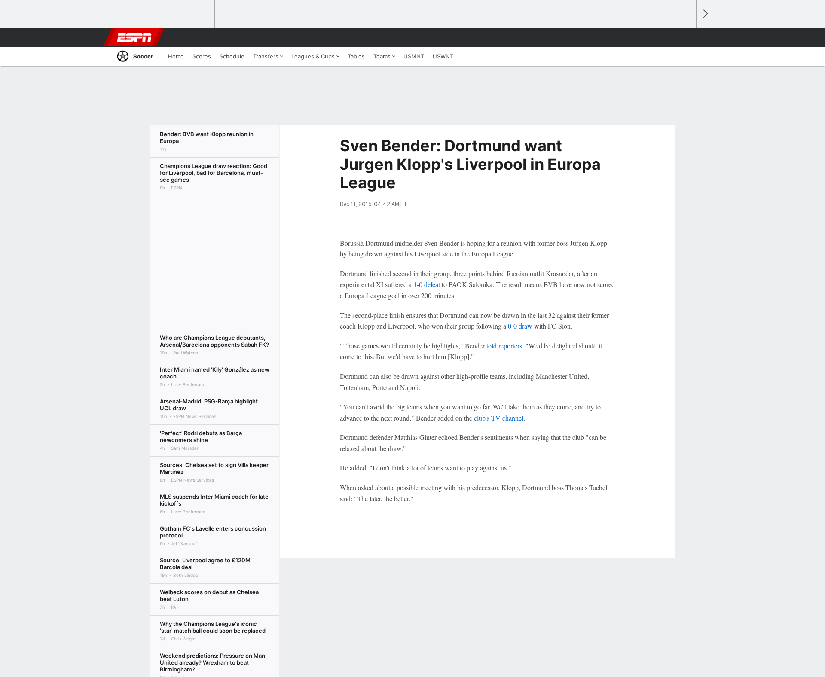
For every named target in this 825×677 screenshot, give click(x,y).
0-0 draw (520, 325)
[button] (685, 37)
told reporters (504, 345)
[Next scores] (704, 14)
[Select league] (138, 14)
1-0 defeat (426, 284)
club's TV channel (498, 417)
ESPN (134, 37)
